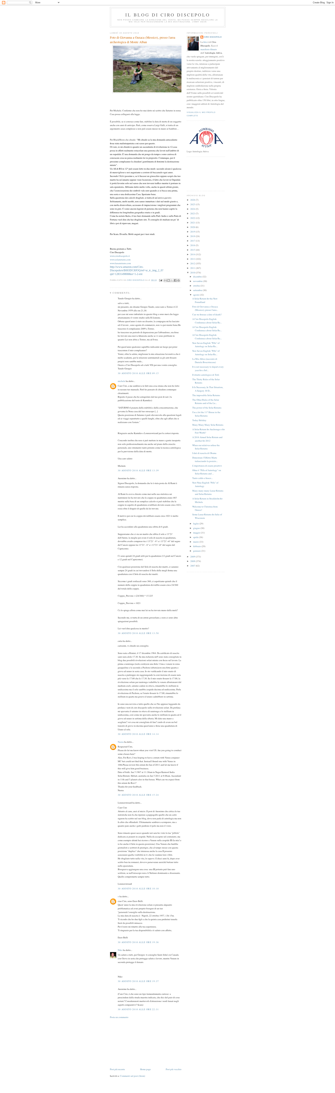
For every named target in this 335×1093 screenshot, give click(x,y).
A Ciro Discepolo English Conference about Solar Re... (207, 320)
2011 (193, 268)
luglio (196, 523)
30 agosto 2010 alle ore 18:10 (138, 888)
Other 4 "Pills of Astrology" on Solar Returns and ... (206, 472)
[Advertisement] (136, 1043)
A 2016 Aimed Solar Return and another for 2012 (207, 439)
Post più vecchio (173, 1069)
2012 (193, 263)
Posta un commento (119, 1017)
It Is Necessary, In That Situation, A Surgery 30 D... (207, 389)
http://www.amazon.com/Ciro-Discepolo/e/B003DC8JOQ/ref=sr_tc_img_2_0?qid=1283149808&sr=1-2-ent (136, 270)
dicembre (197, 276)
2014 (193, 254)
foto (205, 42)
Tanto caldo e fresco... (202, 478)
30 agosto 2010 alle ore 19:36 (138, 942)
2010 (193, 272)
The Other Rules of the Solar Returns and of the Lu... (205, 401)
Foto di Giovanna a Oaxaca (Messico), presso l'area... (205, 308)
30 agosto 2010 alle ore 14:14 (138, 734)
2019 (193, 231)
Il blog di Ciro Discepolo (167, 15)
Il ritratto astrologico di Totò (205, 374)
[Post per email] (161, 280)
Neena (121, 741)
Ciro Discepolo (213, 37)
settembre (198, 290)
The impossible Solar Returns (206, 395)
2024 (193, 208)
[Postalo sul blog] (168, 280)
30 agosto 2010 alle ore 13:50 (138, 633)
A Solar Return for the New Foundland (204, 300)
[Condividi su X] (172, 280)
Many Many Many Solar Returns (207, 424)
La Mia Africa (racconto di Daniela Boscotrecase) (204, 360)
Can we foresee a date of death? (207, 314)
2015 (193, 249)
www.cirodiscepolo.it (120, 255)
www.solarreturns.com (120, 259)
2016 (193, 245)
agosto (196, 294)
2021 (193, 222)
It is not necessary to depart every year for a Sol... (208, 368)
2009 (193, 556)
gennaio (197, 550)
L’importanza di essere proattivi (207, 465)
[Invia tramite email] (165, 280)
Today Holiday (199, 420)
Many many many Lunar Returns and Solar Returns (207, 492)
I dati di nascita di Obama (204, 453)
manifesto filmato (208, 49)
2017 (193, 240)
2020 (193, 227)
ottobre (196, 285)
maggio (197, 532)
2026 (193, 199)
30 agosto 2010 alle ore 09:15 (138, 373)
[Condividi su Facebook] (175, 280)
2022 (193, 218)
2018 (193, 236)
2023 (193, 213)
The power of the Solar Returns (206, 407)
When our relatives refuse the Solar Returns (206, 447)
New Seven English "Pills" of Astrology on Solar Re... (205, 344)
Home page (145, 1069)
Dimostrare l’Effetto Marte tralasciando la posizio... (205, 459)
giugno (196, 528)
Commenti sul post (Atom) (132, 1075)
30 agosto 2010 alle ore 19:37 (138, 981)
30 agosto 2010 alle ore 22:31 (138, 1009)
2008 (193, 561)
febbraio (197, 546)
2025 (193, 204)
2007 (193, 565)
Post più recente (117, 1069)
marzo (196, 541)
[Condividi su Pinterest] (178, 280)
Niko (120, 950)
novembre (198, 281)
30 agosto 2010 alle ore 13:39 (138, 470)
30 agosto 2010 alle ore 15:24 (138, 794)
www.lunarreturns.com (120, 263)
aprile (196, 537)
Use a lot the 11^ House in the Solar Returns (206, 414)
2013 (193, 258)
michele (121, 381)
